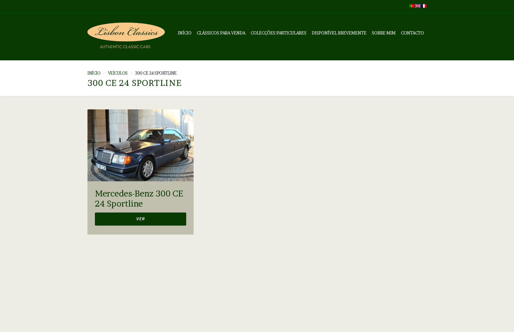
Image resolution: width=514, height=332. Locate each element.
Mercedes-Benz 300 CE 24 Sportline (139, 199)
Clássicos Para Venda (221, 32)
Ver (140, 219)
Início (185, 32)
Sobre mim (384, 32)
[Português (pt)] (412, 5)
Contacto (412, 32)
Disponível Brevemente (339, 32)
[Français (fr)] (424, 5)
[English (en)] (418, 5)
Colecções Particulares (278, 32)
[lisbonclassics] (126, 36)
